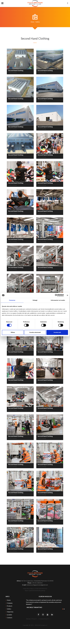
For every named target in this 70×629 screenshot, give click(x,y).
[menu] (2, 3)
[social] (68, 3)
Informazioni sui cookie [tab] (58, 300)
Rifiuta (13, 332)
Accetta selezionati (35, 332)
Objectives (10, 612)
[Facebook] (38, 614)
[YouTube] (47, 614)
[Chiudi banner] (67, 295)
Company (9, 603)
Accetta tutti (57, 332)
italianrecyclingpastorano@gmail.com (37, 585)
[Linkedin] (52, 614)
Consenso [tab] (12, 300)
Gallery (9, 609)
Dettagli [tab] (35, 300)
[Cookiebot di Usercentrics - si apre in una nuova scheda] (56, 295)
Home (32, 22)
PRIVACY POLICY (31, 619)
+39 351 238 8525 (37, 583)
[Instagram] (43, 614)
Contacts (9, 617)
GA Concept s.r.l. (42, 625)
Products (9, 606)
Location (9, 614)
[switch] (26, 325)
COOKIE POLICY (43, 619)
